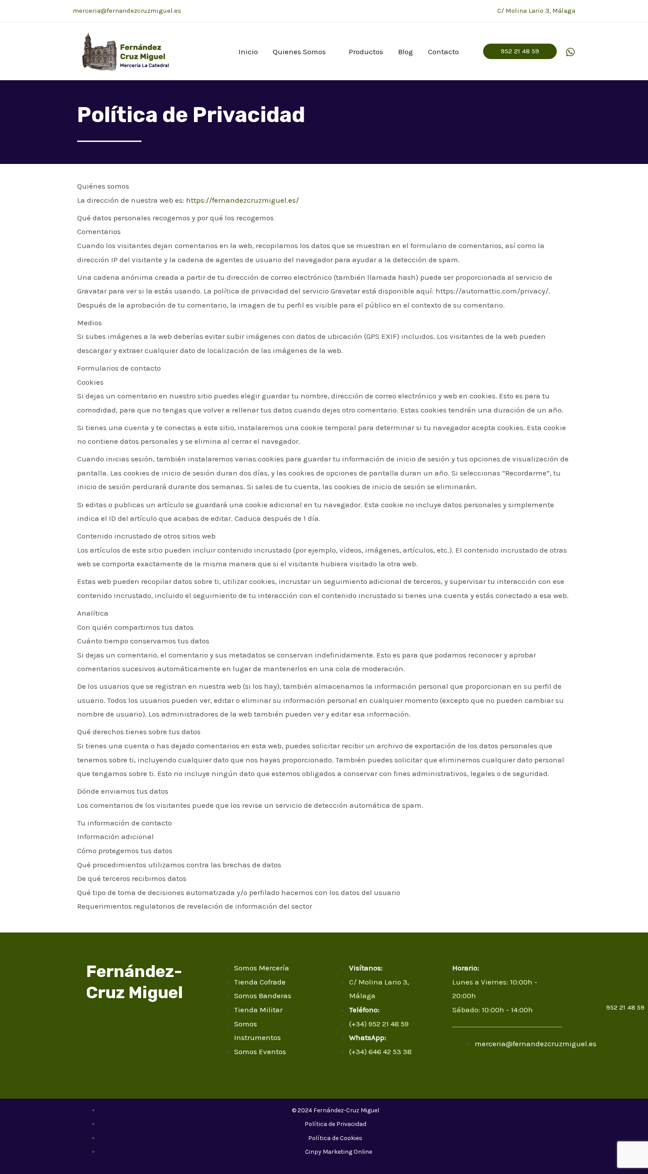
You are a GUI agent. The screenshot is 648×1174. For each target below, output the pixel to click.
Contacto (443, 51)
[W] (570, 52)
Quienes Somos (299, 51)
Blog (405, 51)
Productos (366, 51)
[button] (520, 51)
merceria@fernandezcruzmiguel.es (127, 11)
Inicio (248, 51)
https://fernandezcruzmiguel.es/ (242, 200)
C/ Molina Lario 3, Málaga (536, 11)
